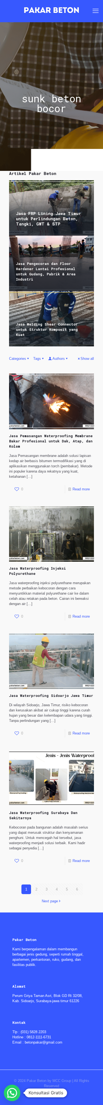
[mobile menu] (95, 11)
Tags (37, 359)
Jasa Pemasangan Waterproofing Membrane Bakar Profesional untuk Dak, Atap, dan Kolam (51, 441)
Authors (58, 359)
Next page (50, 901)
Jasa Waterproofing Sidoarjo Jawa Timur (51, 695)
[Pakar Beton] (51, 11)
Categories (17, 359)
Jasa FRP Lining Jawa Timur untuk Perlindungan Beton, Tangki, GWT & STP (48, 219)
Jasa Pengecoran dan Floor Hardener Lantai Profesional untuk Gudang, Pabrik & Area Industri (46, 271)
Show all (87, 359)
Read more (81, 489)
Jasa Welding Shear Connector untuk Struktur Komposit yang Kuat (47, 329)
